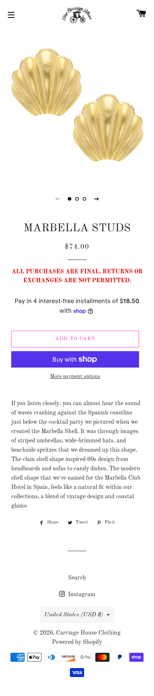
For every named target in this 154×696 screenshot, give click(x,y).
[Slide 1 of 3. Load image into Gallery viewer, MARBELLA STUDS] (69, 199)
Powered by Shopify (77, 642)
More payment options (75, 376)
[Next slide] (96, 199)
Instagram (81, 595)
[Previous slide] (57, 199)
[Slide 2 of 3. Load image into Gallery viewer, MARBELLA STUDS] (77, 199)
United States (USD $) (73, 615)
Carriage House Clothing (88, 633)
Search (77, 578)
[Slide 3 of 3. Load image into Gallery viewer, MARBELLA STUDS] (84, 199)
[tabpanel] (77, 104)
